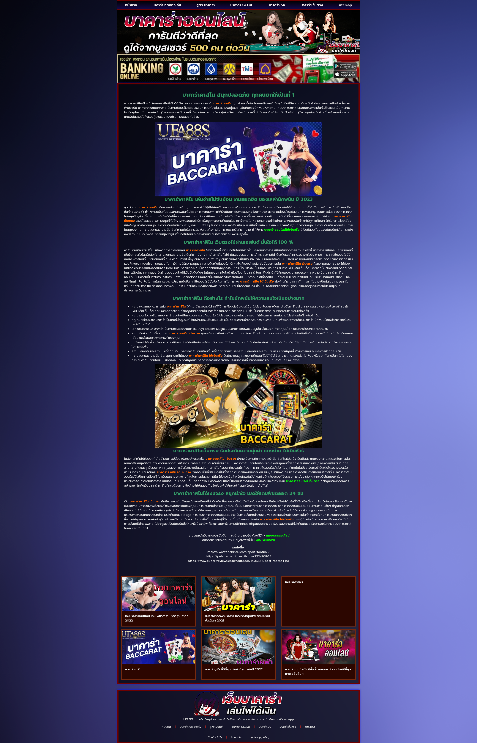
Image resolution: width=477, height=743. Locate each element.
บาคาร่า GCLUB (241, 5)
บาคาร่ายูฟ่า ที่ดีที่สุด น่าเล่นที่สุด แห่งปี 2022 (234, 669)
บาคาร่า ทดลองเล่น (166, 5)
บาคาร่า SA (277, 5)
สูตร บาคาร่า (205, 5)
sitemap (345, 5)
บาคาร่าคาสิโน (133, 669)
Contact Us (215, 737)
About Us (236, 737)
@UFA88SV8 (265, 540)
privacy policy (260, 737)
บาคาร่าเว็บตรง (312, 5)
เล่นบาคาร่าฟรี (294, 582)
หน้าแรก (131, 5)
